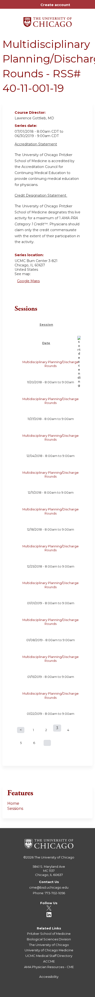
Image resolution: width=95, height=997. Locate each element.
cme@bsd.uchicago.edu (48, 887)
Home (13, 803)
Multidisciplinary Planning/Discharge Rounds (50, 364)
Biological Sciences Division (49, 939)
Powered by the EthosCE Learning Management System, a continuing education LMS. (75, 993)
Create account (55, 5)
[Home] (47, 20)
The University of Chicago (54, 857)
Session (46, 324)
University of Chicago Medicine (49, 950)
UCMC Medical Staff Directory (48, 956)
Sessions (15, 808)
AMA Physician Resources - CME (49, 967)
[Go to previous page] (20, 730)
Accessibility (48, 977)
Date (46, 343)
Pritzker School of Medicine (49, 934)
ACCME (49, 961)
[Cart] (76, 7)
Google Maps (28, 281)
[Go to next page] (47, 743)
